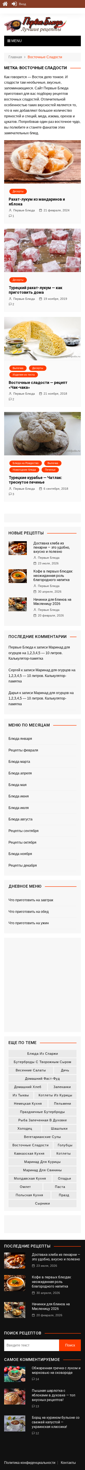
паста (60, 1187)
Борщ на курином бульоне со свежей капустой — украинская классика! (56, 1422)
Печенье (50, 469)
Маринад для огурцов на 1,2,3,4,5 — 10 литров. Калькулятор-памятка (39, 652)
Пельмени (62, 1103)
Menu (16, 41)
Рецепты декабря (22, 865)
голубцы (65, 1145)
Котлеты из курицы (55, 1095)
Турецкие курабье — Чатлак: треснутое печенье (35, 480)
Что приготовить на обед (28, 911)
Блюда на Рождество (26, 463)
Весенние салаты (31, 1070)
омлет (25, 1187)
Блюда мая (17, 785)
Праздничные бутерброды (42, 1112)
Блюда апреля (20, 773)
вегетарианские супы (42, 1137)
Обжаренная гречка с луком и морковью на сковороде (56, 1370)
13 (37, 1406)
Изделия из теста (24, 374)
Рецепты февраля (23, 750)
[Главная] (5, 4)
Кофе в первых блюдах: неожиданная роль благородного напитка (53, 575)
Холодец (24, 1128)
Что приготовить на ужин (28, 923)
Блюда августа (20, 819)
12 (37, 1433)
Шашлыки (59, 1128)
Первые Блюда (24, 210)
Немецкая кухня (28, 1103)
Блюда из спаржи (42, 1053)
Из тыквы (21, 1095)
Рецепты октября (22, 842)
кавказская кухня (29, 1153)
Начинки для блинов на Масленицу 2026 (52, 601)
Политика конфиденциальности (29, 1463)
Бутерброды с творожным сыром (42, 1062)
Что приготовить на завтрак (30, 900)
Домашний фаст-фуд (42, 1078)
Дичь (65, 1070)
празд (64, 1195)
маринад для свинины (42, 1170)
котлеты (63, 1153)
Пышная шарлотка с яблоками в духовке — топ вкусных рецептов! (53, 1395)
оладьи (64, 1178)
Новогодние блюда (24, 469)
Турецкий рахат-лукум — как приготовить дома (35, 290)
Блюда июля (18, 808)
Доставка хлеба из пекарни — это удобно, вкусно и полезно (51, 547)
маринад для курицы (42, 1162)
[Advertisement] (42, 985)
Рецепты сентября (23, 831)
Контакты (68, 1463)
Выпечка (18, 368)
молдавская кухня (30, 1178)
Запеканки (62, 1087)
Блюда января (20, 738)
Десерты (18, 191)
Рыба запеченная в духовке (42, 1120)
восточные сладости (30, 1145)
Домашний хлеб (27, 1087)
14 (37, 1379)
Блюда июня (18, 796)
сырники (42, 1203)
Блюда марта (19, 761)
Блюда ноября (20, 854)
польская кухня (29, 1195)
